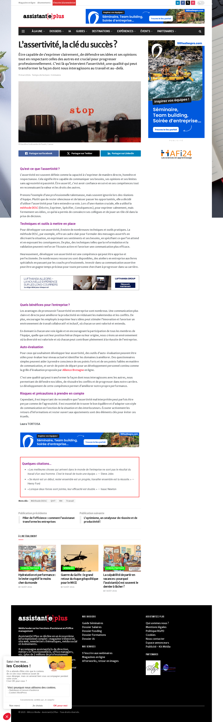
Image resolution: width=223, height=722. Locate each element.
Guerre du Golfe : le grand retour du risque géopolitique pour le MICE (79, 579)
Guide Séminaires (92, 623)
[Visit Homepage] (41, 16)
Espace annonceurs (157, 642)
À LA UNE (37, 31)
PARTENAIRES (165, 31)
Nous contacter (155, 638)
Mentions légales (156, 627)
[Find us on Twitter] (188, 3)
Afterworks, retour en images (100, 661)
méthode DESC (29, 207)
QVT (53, 501)
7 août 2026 (26, 587)
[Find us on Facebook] (183, 3)
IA (70, 31)
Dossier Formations (94, 634)
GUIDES (80, 31)
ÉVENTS (145, 31)
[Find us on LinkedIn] (178, 3)
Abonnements (44, 2)
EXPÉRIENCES (125, 31)
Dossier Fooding (92, 631)
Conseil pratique (30, 568)
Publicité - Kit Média (158, 646)
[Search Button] (200, 31)
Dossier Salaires (92, 627)
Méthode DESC (39, 501)
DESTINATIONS (101, 31)
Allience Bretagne (73, 370)
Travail (70, 501)
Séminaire (69, 568)
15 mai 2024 (24, 75)
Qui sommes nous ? (157, 623)
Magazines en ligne (93, 657)
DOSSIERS (55, 31)
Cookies (151, 634)
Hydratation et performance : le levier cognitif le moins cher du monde (37, 579)
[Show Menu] (23, 31)
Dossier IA (88, 638)
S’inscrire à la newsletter (64, 2)
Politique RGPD (155, 631)
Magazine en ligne (26, 2)
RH (60, 501)
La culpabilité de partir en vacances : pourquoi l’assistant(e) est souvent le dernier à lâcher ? (120, 580)
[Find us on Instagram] (193, 3)
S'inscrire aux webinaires (97, 653)
